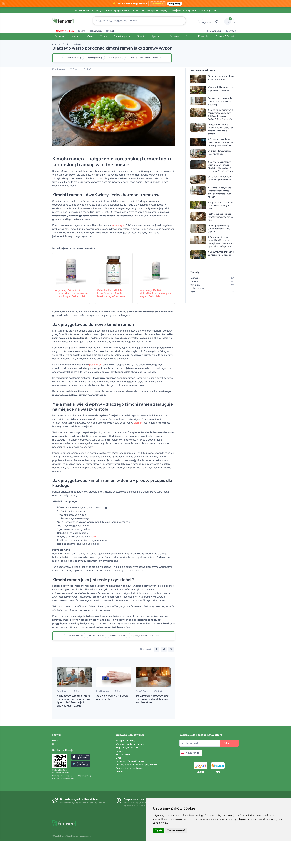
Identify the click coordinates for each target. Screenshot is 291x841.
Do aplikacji (175, 3)
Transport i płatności (125, 740)
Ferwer (58, 44)
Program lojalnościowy (127, 747)
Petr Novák (62, 691)
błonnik (138, 422)
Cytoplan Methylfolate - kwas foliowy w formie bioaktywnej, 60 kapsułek (111, 293)
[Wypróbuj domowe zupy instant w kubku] (198, 153)
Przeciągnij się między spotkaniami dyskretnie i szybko (219, 228)
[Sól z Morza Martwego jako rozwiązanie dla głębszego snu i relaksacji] (153, 677)
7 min (75, 69)
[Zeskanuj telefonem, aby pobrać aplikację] (60, 761)
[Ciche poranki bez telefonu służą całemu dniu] (198, 79)
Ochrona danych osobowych (130, 768)
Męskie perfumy (95, 57)
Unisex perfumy (116, 57)
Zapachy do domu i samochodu (143, 57)
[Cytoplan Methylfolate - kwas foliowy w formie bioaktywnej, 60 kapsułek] (113, 269)
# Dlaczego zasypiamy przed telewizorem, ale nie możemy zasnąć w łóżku (220, 142)
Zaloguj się (229, 743)
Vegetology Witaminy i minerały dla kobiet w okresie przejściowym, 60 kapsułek (71, 293)
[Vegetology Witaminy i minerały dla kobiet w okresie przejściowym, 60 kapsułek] (71, 269)
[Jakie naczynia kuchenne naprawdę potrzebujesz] (198, 179)
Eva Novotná (58, 69)
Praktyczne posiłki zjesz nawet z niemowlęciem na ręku (220, 217)
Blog (83, 31)
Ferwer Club (215, 31)
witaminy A (118, 225)
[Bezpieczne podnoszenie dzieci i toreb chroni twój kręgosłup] (198, 101)
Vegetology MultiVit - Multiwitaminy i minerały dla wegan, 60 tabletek (156, 293)
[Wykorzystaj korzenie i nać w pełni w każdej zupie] (198, 90)
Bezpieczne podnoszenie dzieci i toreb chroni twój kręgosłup (220, 101)
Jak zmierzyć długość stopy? (130, 761)
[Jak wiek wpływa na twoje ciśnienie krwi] (113, 677)
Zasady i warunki (124, 754)
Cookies (120, 771)
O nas (55, 740)
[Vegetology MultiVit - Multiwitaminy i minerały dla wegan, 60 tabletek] (156, 269)
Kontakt (232, 31)
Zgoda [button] (158, 830)
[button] (80, 757)
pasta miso (95, 364)
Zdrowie (78, 44)
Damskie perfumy (73, 57)
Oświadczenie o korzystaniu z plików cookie (136, 764)
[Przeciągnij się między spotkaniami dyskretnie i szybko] (198, 228)
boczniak (95, 536)
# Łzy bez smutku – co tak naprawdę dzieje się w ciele (220, 205)
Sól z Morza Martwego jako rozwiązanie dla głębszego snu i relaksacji (152, 699)
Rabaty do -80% (65, 31)
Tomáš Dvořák (142, 691)
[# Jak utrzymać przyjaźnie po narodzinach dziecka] (198, 254)
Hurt (111, 31)
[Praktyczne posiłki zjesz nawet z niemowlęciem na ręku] (198, 217)
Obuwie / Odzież (224, 36)
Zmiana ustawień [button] (176, 830)
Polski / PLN (192, 753)
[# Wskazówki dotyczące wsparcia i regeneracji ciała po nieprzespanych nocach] (198, 192)
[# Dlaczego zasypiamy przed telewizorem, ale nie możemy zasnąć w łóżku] (198, 142)
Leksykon (97, 31)
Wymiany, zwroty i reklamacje (130, 744)
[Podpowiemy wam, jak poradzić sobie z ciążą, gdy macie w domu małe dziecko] (198, 129)
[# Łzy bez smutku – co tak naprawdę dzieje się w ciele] (198, 205)
